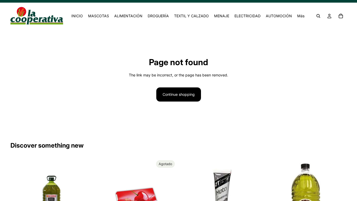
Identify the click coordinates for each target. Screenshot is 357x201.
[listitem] (301, 15)
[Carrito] (341, 16)
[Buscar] (318, 16)
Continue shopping (179, 94)
